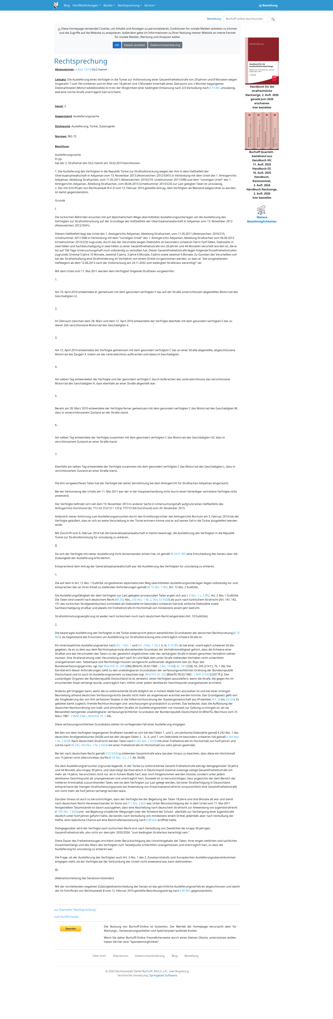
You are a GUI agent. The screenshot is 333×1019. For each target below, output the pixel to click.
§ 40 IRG (185, 891)
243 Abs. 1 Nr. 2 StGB (94, 745)
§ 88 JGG (151, 820)
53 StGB (164, 599)
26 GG (230, 699)
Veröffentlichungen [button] (85, 5)
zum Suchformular (66, 917)
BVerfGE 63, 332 (155, 674)
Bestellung (214, 19)
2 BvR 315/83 (202, 674)
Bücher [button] (108, 5)
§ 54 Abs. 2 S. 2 (119, 757)
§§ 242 (120, 599)
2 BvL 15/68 (166, 666)
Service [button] (149, 5)
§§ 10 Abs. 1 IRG (157, 587)
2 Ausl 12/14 (83, 69)
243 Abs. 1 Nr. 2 (141, 599)
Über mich (99, 956)
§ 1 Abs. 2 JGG (137, 803)
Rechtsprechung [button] (128, 5)
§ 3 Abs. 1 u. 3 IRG (198, 595)
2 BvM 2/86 (78, 716)
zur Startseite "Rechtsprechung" (75, 910)
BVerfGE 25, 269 (114, 666)
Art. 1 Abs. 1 (123, 645)
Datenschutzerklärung (165, 45)
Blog (67, 5)
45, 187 (181, 666)
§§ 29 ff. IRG (178, 554)
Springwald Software (163, 975)
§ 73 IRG (215, 88)
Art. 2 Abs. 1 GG (148, 645)
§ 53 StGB (111, 753)
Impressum (120, 956)
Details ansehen (134, 45)
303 (155, 599)
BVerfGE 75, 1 (97, 716)
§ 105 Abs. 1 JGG (66, 812)
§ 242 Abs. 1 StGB (145, 741)
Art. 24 (216, 699)
